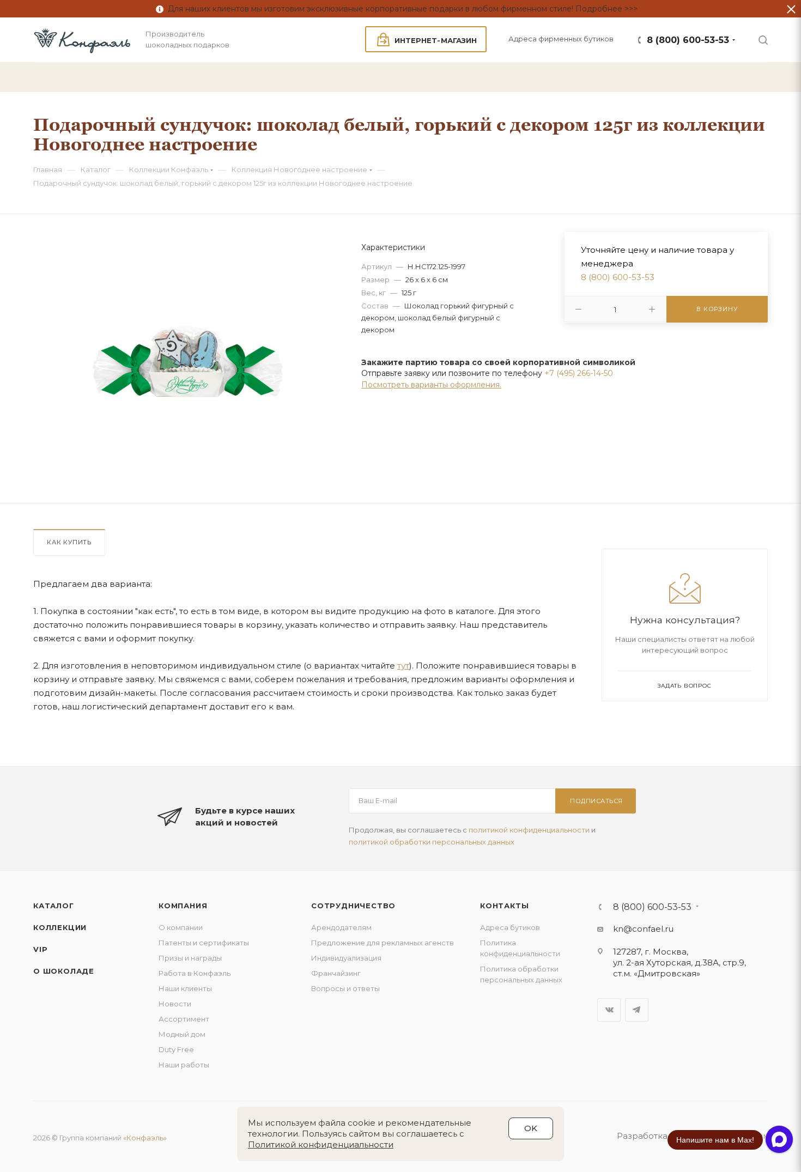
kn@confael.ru (643, 929)
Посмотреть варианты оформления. (431, 385)
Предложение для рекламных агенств (382, 942)
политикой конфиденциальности (529, 829)
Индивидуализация (346, 958)
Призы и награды (190, 958)
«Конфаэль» (145, 1137)
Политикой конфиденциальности (320, 1144)
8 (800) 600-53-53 (688, 40)
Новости (175, 1003)
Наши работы (184, 1064)
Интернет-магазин (436, 40)
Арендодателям (341, 927)
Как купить (69, 542)
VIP (40, 949)
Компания (183, 905)
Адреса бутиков (510, 927)
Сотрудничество (353, 905)
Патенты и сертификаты (204, 942)
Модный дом (182, 1034)
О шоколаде (63, 971)
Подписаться (596, 801)
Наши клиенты (185, 988)
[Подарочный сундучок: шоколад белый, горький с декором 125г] (187, 368)
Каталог (53, 905)
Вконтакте (609, 1010)
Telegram (636, 1010)
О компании (181, 927)
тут (403, 665)
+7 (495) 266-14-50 (578, 373)
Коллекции (60, 927)
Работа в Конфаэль (194, 973)
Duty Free (176, 1049)
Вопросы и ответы (345, 988)
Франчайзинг (336, 973)
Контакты (504, 905)
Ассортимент (184, 1019)
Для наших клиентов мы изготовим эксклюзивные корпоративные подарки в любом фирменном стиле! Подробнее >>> (400, 9)
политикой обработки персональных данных (431, 841)
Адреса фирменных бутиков (561, 38)
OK (530, 1128)
